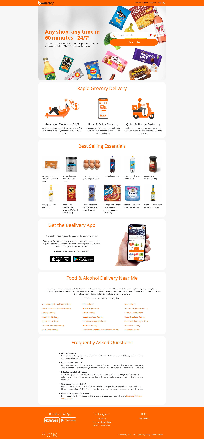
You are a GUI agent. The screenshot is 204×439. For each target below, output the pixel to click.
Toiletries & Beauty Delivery (53, 325)
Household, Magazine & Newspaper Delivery (100, 330)
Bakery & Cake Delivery (133, 313)
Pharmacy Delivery (131, 330)
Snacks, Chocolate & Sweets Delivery (56, 308)
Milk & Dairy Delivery (50, 330)
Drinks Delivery (89, 313)
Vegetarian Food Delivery (93, 317)
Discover (137, 2)
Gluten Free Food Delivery (134, 317)
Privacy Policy (144, 434)
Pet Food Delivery (90, 325)
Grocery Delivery (48, 313)
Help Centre (144, 419)
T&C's (135, 434)
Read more (67, 51)
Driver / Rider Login (102, 425)
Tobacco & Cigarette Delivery (136, 308)
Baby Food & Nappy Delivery (94, 321)
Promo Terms (157, 434)
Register (152, 2)
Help (160, 2)
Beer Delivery (88, 304)
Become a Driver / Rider (102, 422)
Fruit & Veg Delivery (91, 308)
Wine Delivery (129, 304)
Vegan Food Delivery (50, 321)
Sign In (145, 2)
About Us (102, 419)
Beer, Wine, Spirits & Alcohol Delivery (56, 304)
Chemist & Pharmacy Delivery (136, 321)
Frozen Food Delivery (50, 317)
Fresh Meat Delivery (132, 325)
